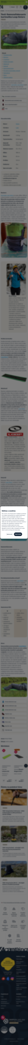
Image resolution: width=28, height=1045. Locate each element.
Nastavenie (9, 534)
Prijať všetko (18, 534)
